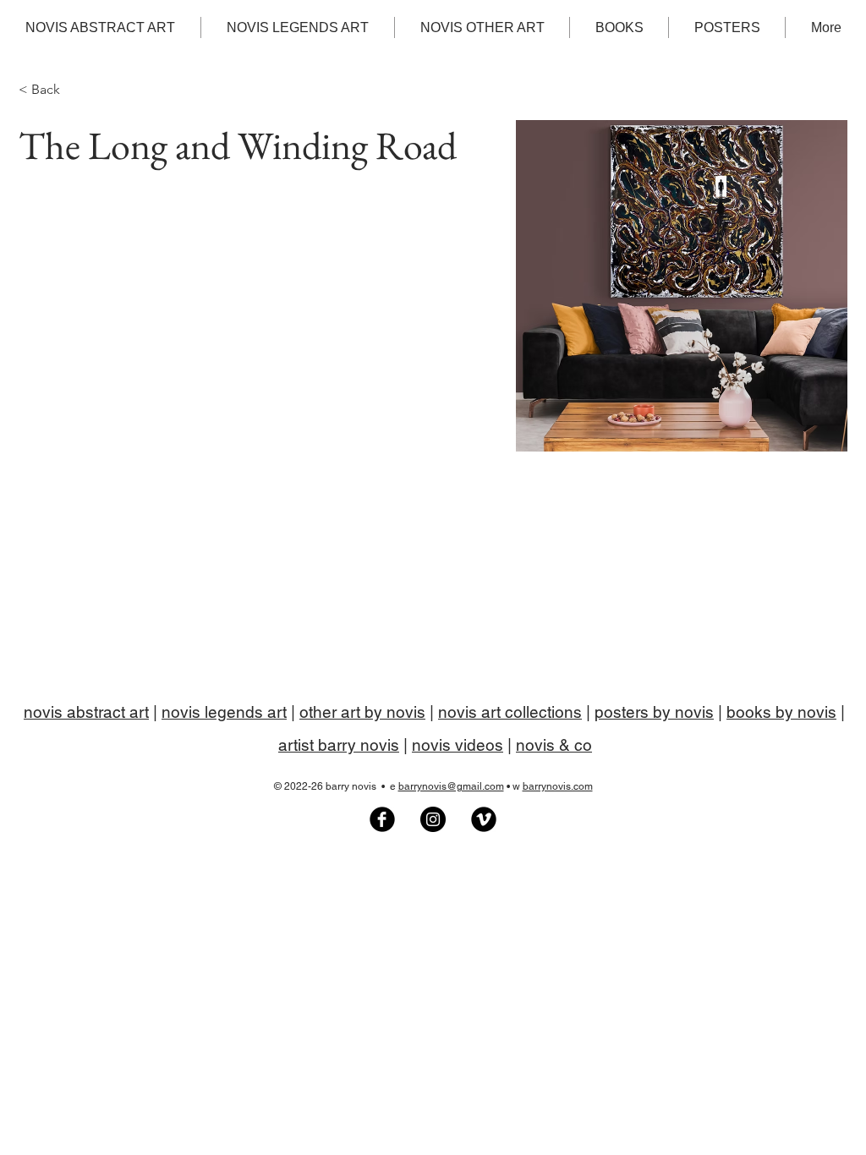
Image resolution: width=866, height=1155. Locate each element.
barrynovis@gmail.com (451, 786)
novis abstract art (86, 712)
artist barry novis (338, 745)
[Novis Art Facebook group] (382, 819)
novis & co (554, 745)
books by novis (781, 712)
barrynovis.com (558, 786)
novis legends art (224, 712)
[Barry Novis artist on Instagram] (433, 819)
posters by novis (654, 712)
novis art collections (510, 712)
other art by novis (362, 712)
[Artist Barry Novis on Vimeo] (483, 819)
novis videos (457, 745)
